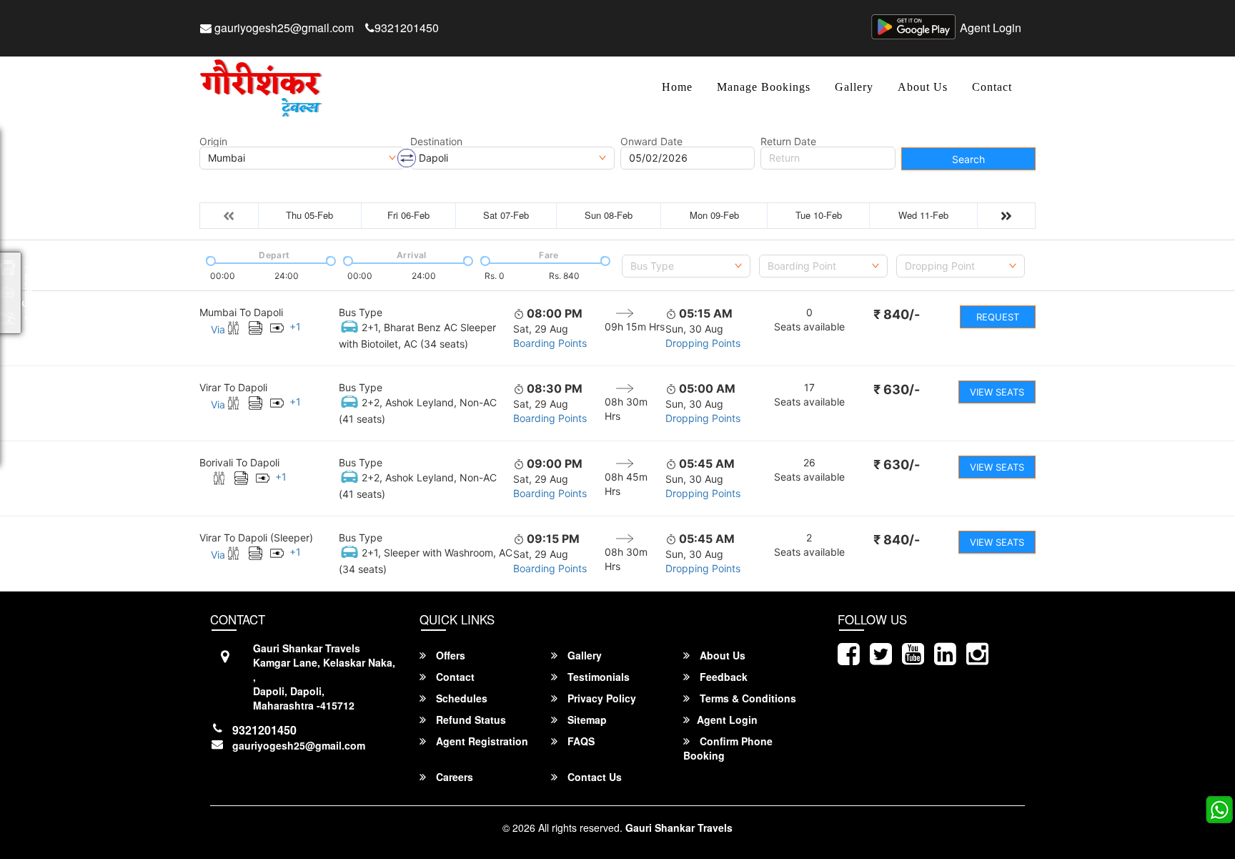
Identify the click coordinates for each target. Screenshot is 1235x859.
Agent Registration (480, 741)
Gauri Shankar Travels (679, 827)
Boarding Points (550, 343)
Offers (449, 655)
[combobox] (686, 266)
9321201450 (407, 27)
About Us (923, 87)
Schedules (460, 698)
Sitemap (586, 719)
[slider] (209, 259)
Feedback (722, 676)
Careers (453, 777)
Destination (436, 142)
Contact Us (593, 777)
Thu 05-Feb (309, 215)
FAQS (580, 741)
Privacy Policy (600, 698)
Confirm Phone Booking (728, 748)
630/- (896, 389)
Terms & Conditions (746, 698)
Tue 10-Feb (818, 215)
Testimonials (597, 676)
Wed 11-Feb (923, 215)
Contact (992, 87)
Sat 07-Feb (506, 215)
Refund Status (469, 719)
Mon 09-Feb (714, 215)
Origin (213, 142)
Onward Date (651, 142)
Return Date (788, 142)
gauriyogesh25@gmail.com (283, 27)
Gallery (854, 87)
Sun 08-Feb (609, 215)
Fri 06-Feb (408, 215)
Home (677, 87)
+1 (295, 326)
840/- (896, 314)
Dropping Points (702, 343)
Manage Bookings (763, 87)
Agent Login (990, 27)
